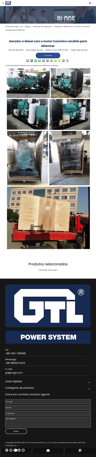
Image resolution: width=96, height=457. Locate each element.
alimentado (82, 50)
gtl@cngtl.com (14, 372)
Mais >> (86, 359)
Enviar (16, 431)
